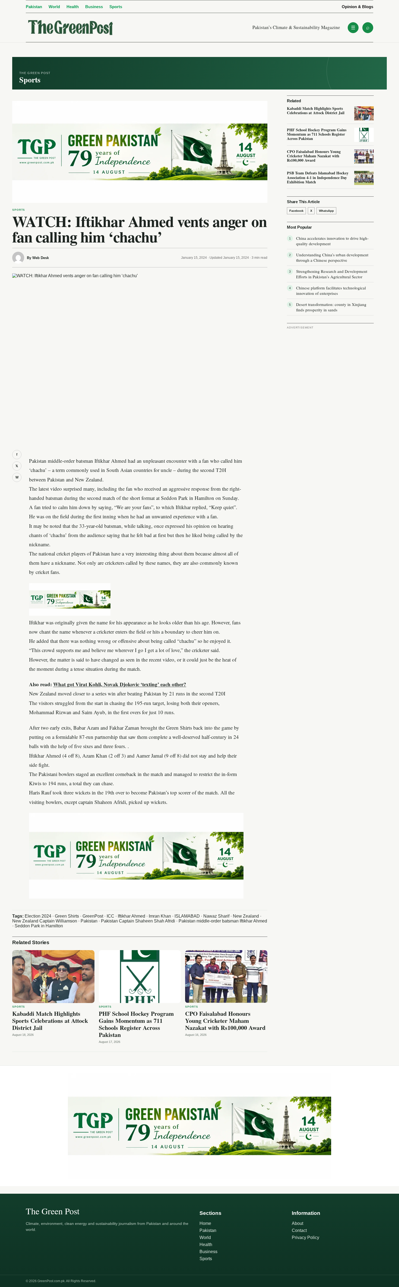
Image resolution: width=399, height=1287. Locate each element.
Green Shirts (67, 916)
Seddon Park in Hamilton (39, 926)
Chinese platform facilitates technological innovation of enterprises (331, 290)
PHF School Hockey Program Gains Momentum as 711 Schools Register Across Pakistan (136, 1024)
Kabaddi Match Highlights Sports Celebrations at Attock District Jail (50, 1020)
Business (94, 6)
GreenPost (93, 916)
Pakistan (34, 6)
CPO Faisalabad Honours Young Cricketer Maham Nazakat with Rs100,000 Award (225, 1020)
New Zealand (246, 916)
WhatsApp (326, 210)
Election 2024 (38, 916)
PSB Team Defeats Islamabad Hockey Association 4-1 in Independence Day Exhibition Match (318, 177)
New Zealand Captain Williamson (44, 921)
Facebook (296, 210)
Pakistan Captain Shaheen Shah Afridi (138, 921)
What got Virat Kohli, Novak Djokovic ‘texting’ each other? (119, 684)
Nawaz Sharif (216, 916)
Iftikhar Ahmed (131, 916)
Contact (299, 1230)
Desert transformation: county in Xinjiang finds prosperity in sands (331, 307)
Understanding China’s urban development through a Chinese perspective (332, 257)
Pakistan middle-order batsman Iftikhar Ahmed (223, 921)
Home (205, 1223)
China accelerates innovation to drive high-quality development (332, 240)
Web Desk (40, 258)
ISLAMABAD (187, 916)
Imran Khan (160, 916)
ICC (110, 916)
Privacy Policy (305, 1237)
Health (72, 6)
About (297, 1223)
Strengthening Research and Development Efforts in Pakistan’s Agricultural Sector (331, 274)
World (54, 6)
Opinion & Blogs (357, 6)
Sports (115, 6)
